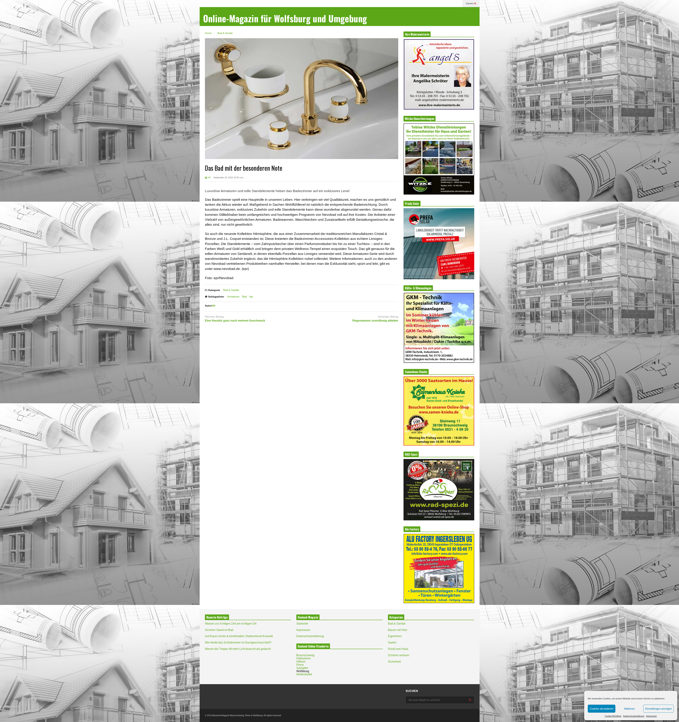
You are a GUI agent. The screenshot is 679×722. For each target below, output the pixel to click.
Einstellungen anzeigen (658, 708)
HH (209, 177)
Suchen (470, 3)
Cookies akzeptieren (601, 708)
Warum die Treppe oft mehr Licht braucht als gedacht (238, 648)
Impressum (651, 716)
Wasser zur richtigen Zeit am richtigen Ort (230, 623)
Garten (392, 642)
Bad (244, 296)
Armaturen (233, 296)
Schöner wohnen (398, 655)
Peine (300, 664)
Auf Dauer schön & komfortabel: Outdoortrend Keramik (239, 636)
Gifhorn (301, 661)
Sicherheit (394, 661)
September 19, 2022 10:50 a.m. (228, 177)
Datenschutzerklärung (633, 716)
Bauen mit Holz (397, 629)
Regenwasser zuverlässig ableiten (375, 320)
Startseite (302, 623)
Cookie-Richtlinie (613, 716)
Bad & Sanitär (231, 289)
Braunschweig (305, 655)
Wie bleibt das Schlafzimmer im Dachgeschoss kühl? (238, 642)
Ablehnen (629, 708)
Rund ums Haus (398, 648)
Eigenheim (395, 636)
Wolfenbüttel (304, 674)
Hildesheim (303, 658)
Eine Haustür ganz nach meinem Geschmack (235, 320)
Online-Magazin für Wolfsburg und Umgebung (285, 18)
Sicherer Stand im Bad (219, 629)
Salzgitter (302, 667)
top (251, 296)
